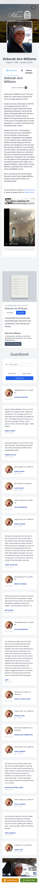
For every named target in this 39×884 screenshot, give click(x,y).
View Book (9, 313)
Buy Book (21, 313)
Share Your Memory (13, 344)
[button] (19, 871)
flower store (29, 192)
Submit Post (20, 378)
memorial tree (29, 190)
